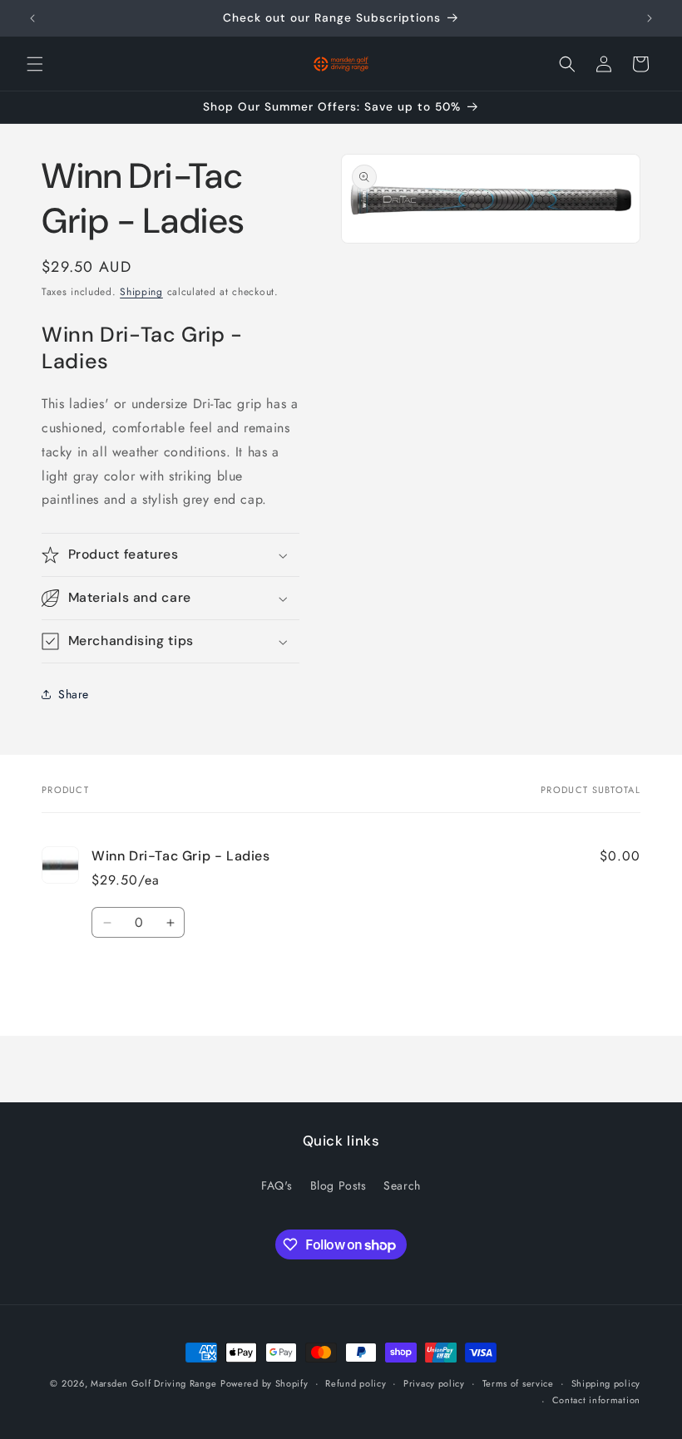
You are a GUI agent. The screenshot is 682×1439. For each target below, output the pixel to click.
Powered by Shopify (264, 1383)
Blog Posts (338, 1185)
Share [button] (73, 694)
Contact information (596, 1400)
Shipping (141, 291)
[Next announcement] (649, 18)
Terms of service (518, 1383)
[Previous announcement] (32, 18)
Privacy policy (434, 1383)
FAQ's (277, 1185)
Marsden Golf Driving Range (153, 1383)
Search (402, 1185)
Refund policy (355, 1383)
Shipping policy (606, 1383)
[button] (35, 64)
